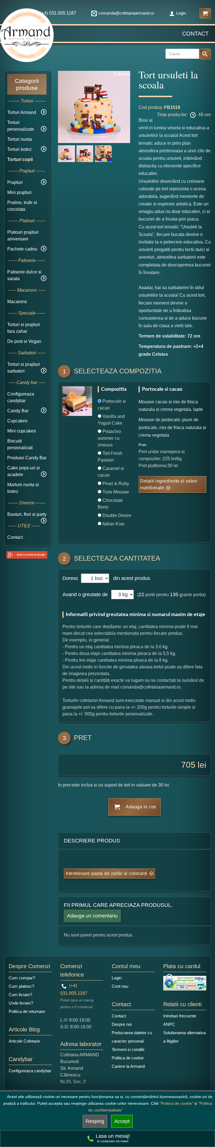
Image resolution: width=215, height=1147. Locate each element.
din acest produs (130, 578)
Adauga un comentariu (92, 916)
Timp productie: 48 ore (184, 114)
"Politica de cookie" (176, 1103)
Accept (122, 1121)
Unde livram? (21, 1003)
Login (181, 13)
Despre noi (122, 1024)
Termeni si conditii (128, 1049)
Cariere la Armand (128, 1066)
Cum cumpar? (22, 977)
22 (141, 594)
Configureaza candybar (30, 1070)
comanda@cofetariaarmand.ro (126, 13)
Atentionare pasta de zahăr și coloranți (106, 873)
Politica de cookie (128, 1057)
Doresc (71, 578)
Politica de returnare (27, 1011)
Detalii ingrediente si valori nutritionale (168, 484)
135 (174, 594)
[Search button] (205, 54)
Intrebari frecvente (179, 1015)
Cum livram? (20, 994)
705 (188, 764)
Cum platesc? (21, 986)
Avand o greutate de (85, 594)
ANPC (169, 1024)
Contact (195, 34)
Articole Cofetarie (24, 1041)
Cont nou (120, 986)
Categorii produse (27, 84)
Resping (95, 1121)
